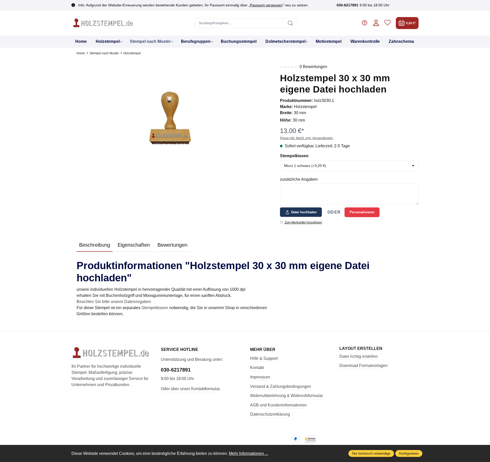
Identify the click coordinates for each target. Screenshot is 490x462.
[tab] (95, 245)
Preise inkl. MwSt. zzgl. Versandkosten (306, 138)
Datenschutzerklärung (270, 414)
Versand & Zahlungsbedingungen (280, 386)
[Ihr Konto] (376, 23)
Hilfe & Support (264, 358)
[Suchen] (290, 23)
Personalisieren (362, 212)
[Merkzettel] (387, 23)
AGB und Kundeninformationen (278, 405)
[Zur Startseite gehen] (103, 23)
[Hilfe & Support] (364, 23)
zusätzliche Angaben (299, 179)
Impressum (260, 377)
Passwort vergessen (266, 5)
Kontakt (257, 367)
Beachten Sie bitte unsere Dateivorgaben (114, 301)
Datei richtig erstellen (358, 356)
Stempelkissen (294, 156)
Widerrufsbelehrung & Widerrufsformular (286, 395)
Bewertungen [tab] (172, 245)
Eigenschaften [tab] (134, 245)
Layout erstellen (360, 349)
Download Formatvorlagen (363, 365)
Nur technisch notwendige (371, 453)
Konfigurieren (409, 453)
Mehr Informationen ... (248, 453)
